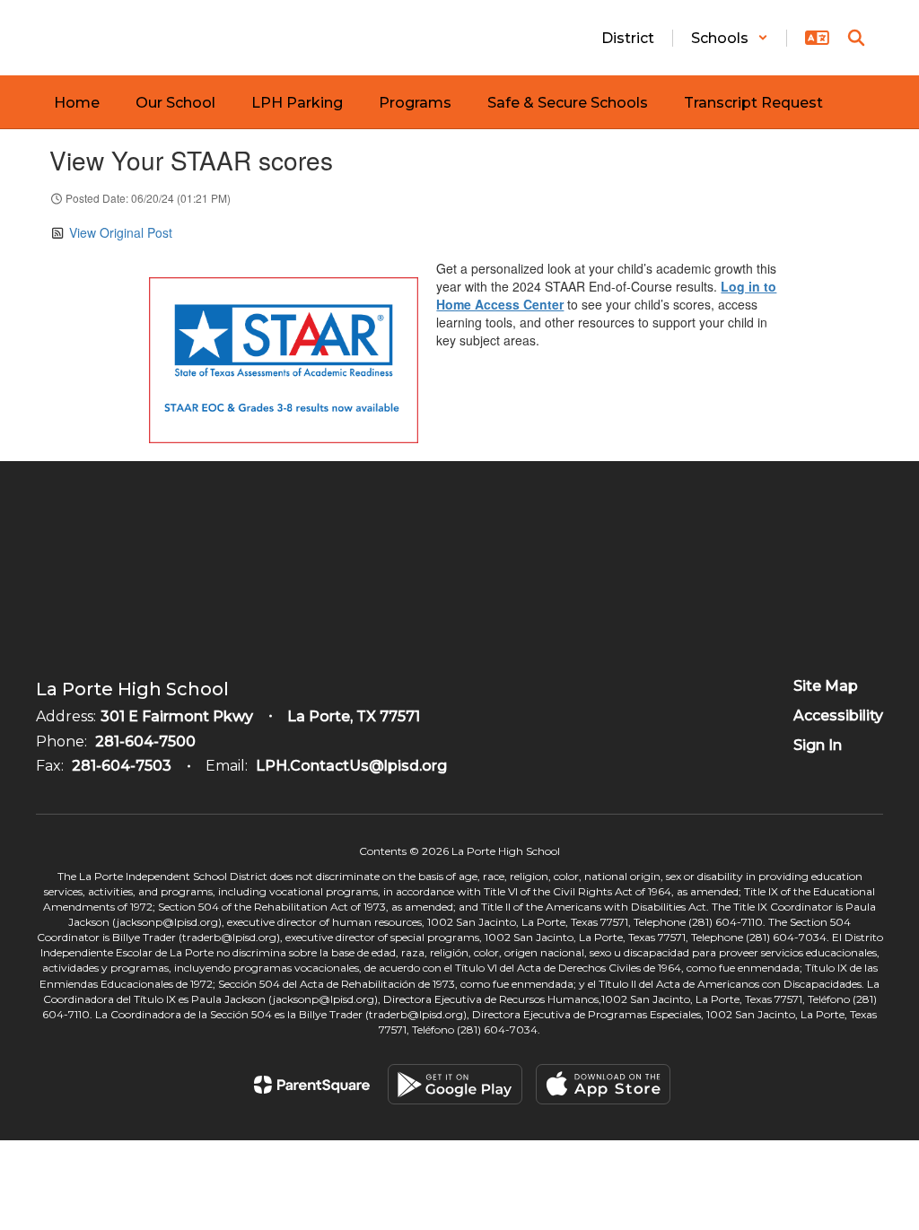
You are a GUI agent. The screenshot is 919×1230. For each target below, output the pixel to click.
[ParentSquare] (311, 1084)
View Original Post (120, 232)
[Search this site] (856, 38)
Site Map (825, 685)
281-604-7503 (121, 765)
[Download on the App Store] (603, 1084)
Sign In (817, 745)
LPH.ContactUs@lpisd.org (351, 765)
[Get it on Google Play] (455, 1084)
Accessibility (838, 715)
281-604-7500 (145, 741)
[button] (729, 38)
